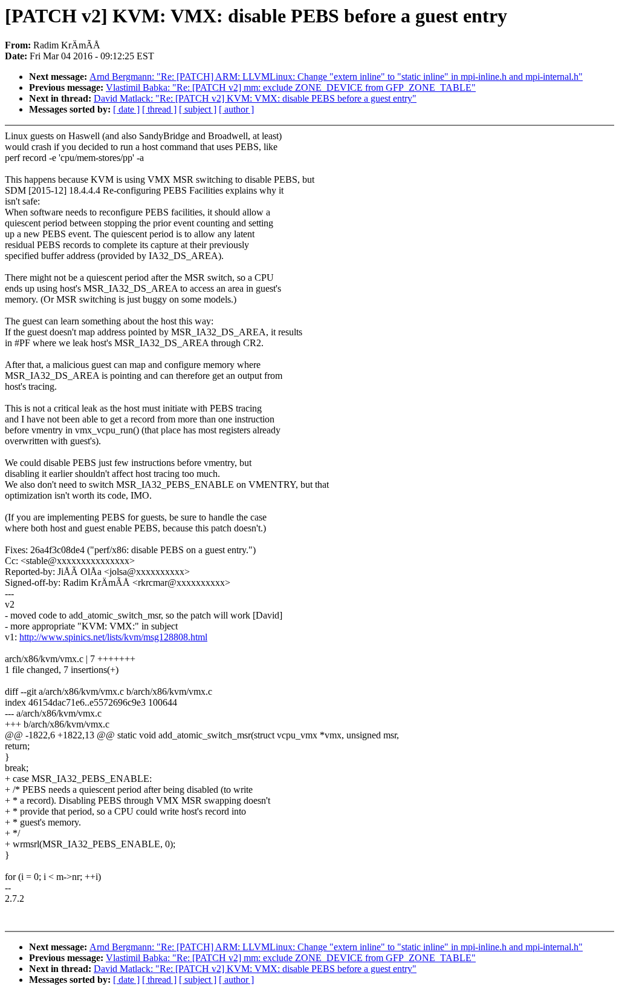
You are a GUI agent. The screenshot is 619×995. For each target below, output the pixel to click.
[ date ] (126, 109)
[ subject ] (197, 109)
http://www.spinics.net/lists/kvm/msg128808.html (113, 637)
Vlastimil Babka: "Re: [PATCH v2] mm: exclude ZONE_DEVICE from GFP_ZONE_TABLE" (291, 87)
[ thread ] (159, 109)
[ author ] (236, 109)
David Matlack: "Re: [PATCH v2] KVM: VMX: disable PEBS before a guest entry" (255, 98)
